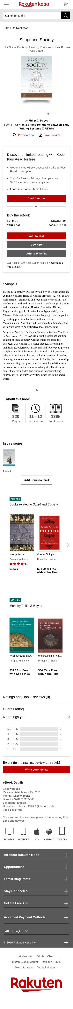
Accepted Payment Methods (25, 917)
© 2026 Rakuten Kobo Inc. (20, 942)
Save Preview (52, 135)
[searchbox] (36, 15)
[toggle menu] (6, 4)
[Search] (65, 15)
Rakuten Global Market (24, 961)
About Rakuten (46, 967)
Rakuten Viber (44, 956)
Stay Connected (16, 891)
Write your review (36, 769)
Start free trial (37, 198)
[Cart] (65, 4)
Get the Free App (16, 903)
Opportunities (14, 867)
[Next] (67, 545)
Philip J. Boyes (38, 120)
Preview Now (26, 135)
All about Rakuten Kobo (21, 854)
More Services (24, 967)
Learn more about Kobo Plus (28, 189)
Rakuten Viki (24, 956)
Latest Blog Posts (17, 879)
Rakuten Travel (51, 961)
